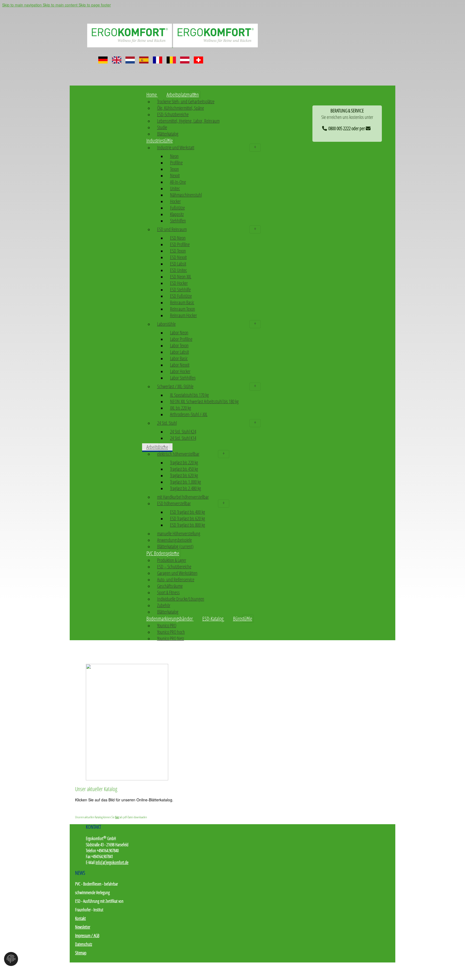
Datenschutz (83, 944)
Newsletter (82, 927)
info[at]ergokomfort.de (112, 862)
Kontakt (80, 918)
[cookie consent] (11, 960)
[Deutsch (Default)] (103, 58)
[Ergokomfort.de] (172, 45)
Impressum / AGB (87, 936)
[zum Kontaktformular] (369, 127)
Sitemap (80, 953)
